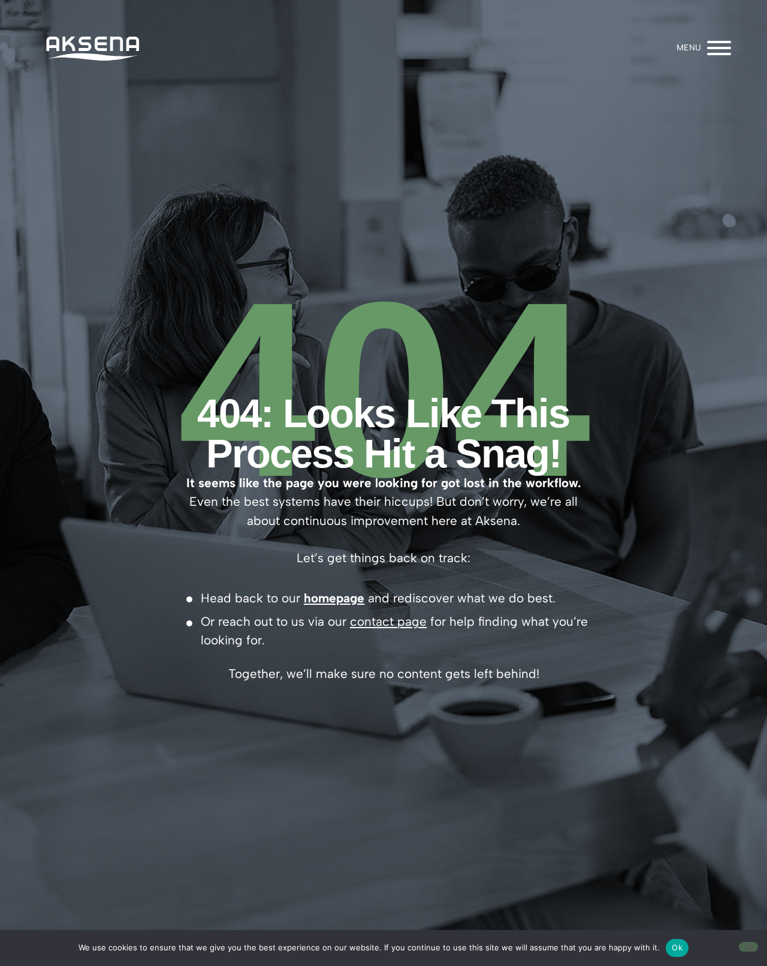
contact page (388, 621)
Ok (677, 947)
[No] (748, 947)
